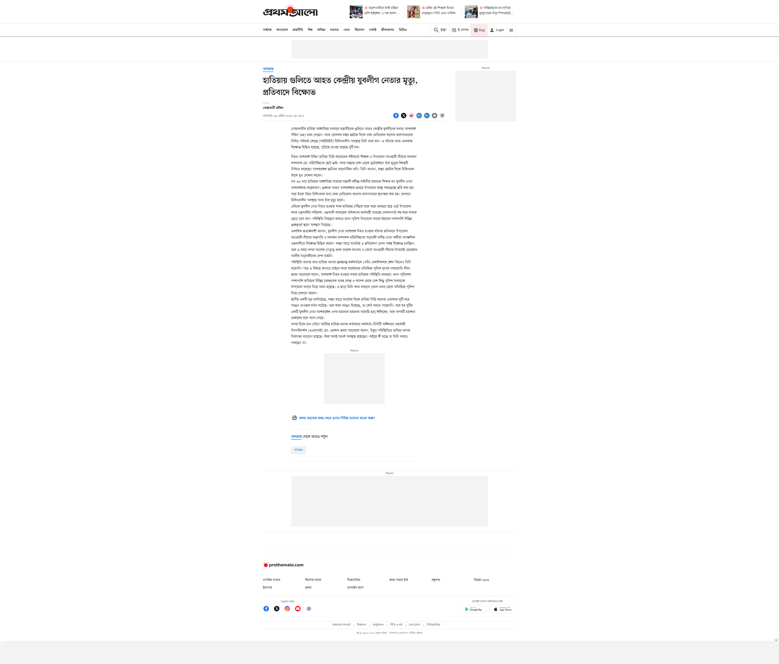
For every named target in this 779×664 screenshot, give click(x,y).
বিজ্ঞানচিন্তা (353, 580)
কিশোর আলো (313, 580)
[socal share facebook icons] (396, 117)
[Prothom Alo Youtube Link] (300, 609)
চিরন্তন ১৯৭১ (481, 580)
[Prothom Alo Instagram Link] (289, 609)
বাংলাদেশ (282, 30)
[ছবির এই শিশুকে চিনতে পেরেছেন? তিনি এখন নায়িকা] (413, 11)
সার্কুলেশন (378, 625)
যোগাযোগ (414, 625)
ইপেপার (267, 588)
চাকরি (372, 30)
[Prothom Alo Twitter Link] (278, 609)
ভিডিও (403, 30)
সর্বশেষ (267, 30)
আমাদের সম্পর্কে (341, 625)
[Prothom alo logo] (283, 566)
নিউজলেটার (433, 625)
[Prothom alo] (290, 11)
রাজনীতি (298, 30)
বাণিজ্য (321, 30)
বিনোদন (359, 30)
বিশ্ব (310, 30)
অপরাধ (268, 69)
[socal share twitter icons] (404, 117)
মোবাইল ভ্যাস (355, 588)
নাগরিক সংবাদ (271, 580)
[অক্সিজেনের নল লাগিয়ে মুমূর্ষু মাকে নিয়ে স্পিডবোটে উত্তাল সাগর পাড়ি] (471, 11)
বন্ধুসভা (436, 580)
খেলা (347, 30)
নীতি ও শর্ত (396, 625)
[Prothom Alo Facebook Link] (268, 609)
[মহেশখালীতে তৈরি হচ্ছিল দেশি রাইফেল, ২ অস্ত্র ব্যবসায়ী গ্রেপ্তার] (356, 11)
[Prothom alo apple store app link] (502, 610)
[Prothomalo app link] (473, 610)
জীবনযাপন (387, 30)
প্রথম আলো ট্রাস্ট (399, 580)
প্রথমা (308, 588)
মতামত (334, 30)
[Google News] (308, 609)
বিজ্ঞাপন (361, 625)
